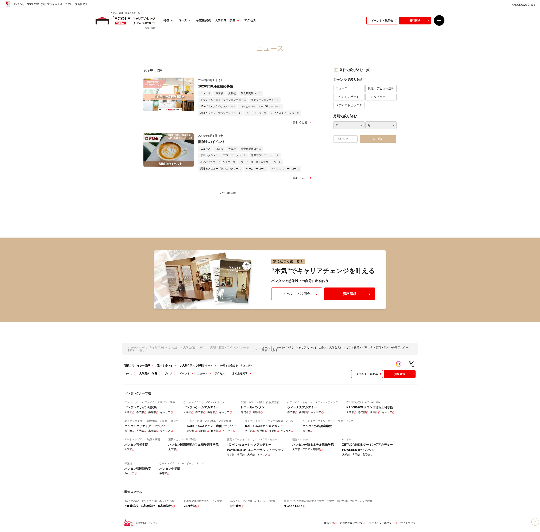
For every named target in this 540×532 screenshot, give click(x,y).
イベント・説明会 (382, 20)
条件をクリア (345, 138)
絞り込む (378, 138)
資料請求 (414, 20)
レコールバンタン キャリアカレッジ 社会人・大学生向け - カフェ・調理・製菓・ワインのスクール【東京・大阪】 (188, 349)
